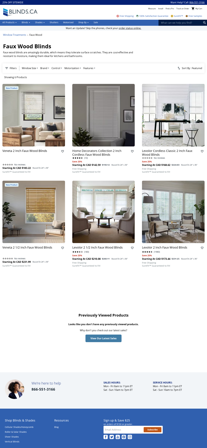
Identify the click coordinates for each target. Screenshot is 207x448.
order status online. (130, 28)
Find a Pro (170, 8)
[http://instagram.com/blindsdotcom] (130, 437)
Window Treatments (14, 35)
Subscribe (152, 429)
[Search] (204, 23)
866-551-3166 (197, 2)
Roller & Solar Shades (16, 431)
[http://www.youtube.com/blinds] (118, 437)
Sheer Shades (12, 436)
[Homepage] (20, 12)
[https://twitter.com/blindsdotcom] (112, 437)
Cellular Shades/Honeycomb (19, 427)
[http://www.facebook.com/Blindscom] (106, 437)
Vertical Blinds (12, 441)
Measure (152, 8)
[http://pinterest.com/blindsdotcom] (124, 437)
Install (160, 8)
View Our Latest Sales (103, 338)
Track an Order (182, 8)
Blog (56, 427)
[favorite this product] (62, 151)
